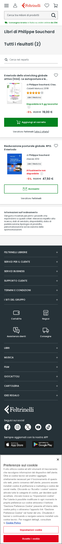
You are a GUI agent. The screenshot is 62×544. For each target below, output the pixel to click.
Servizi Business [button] (14, 271)
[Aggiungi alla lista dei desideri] (56, 75)
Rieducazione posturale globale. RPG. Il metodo (28, 147)
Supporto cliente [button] (15, 280)
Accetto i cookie (31, 538)
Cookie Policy (13, 522)
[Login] (15, 5)
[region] (31, 499)
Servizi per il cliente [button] (17, 261)
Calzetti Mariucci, (35, 88)
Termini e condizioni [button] (17, 290)
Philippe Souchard (39, 84)
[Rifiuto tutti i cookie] (58, 459)
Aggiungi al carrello (33, 122)
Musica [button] (9, 357)
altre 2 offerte (41, 131)
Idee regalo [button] (11, 395)
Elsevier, (30, 158)
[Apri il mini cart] (56, 5)
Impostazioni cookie (31, 529)
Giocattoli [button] (11, 376)
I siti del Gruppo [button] (14, 299)
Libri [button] (7, 348)
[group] (31, 23)
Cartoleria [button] (11, 386)
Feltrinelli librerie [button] (15, 252)
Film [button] (6, 367)
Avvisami (33, 189)
